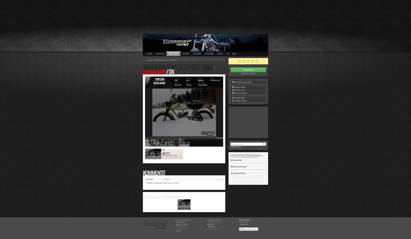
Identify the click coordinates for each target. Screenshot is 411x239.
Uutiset (220, 53)
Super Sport (159, 83)
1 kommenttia (202, 85)
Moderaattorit (244, 224)
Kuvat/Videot (173, 53)
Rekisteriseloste (244, 220)
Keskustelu (160, 53)
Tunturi (159, 79)
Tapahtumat (209, 53)
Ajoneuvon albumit (240, 87)
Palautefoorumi (180, 222)
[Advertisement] (205, 17)
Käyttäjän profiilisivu (240, 101)
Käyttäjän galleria (239, 98)
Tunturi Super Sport (184, 209)
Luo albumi (252, 73)
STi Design (179, 231)
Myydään (185, 53)
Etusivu (150, 53)
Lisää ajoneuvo (245, 73)
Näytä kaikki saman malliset (243, 82)
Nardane (154, 72)
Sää (227, 53)
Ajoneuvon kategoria (240, 93)
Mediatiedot (211, 226)
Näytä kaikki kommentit (171, 183)
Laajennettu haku (236, 147)
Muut (234, 53)
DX (163, 150)
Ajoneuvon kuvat (239, 90)
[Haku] (263, 144)
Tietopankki (196, 53)
